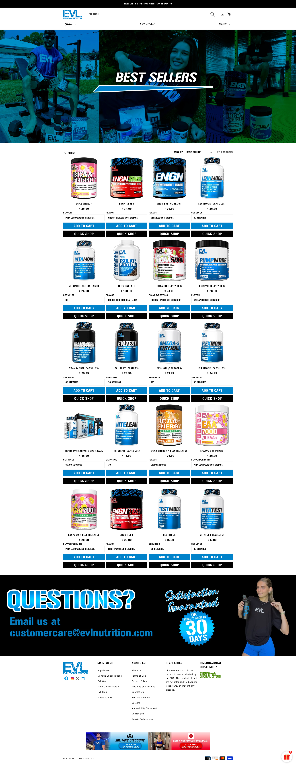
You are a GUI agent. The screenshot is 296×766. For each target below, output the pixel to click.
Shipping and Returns (143, 686)
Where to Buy (104, 697)
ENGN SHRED (126, 204)
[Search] (212, 14)
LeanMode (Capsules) (212, 204)
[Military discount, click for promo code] (117, 741)
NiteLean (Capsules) (127, 451)
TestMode (169, 535)
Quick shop (84, 234)
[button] (70, 24)
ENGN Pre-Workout (169, 204)
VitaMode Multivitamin (84, 286)
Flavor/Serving (158, 295)
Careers (136, 703)
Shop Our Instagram (108, 686)
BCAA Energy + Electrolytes (169, 451)
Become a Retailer (141, 697)
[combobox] (151, 14)
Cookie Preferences (142, 719)
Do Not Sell (138, 713)
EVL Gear (102, 681)
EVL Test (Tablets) (127, 368)
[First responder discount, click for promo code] (179, 741)
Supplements (104, 670)
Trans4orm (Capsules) (84, 368)
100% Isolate (126, 286)
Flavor (67, 213)
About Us (137, 670)
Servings (197, 213)
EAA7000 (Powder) (212, 451)
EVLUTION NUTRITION (83, 758)
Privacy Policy (139, 681)
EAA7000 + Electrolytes (84, 535)
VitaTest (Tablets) (212, 535)
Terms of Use (139, 675)
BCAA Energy (84, 204)
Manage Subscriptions (109, 675)
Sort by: (178, 152)
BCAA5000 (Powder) (169, 286)
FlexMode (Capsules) (212, 368)
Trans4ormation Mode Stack (84, 451)
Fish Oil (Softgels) (169, 368)
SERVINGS (111, 460)
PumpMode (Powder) (212, 286)
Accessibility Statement (144, 708)
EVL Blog (102, 692)
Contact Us (138, 692)
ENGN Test (126, 535)
